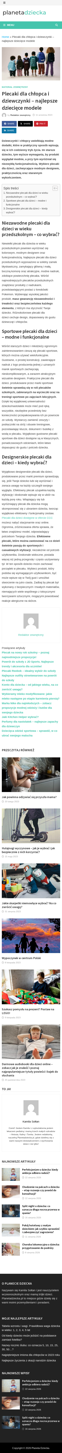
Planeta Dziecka (40, 1448)
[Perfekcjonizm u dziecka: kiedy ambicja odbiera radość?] (11, 1169)
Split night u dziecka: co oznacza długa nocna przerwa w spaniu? (41, 1209)
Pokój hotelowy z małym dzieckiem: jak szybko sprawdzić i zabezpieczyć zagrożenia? (41, 1229)
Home (5, 36)
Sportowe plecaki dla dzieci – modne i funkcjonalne (26, 202)
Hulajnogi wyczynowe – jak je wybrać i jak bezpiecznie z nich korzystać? (28, 850)
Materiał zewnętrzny (15, 87)
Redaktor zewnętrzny (20, 115)
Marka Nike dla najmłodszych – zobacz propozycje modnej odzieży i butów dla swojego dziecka (27, 708)
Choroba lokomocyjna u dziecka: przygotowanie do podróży (41, 1246)
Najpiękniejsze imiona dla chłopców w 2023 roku (31, 1354)
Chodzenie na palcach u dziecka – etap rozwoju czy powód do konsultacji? (40, 1190)
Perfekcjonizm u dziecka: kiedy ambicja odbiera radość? (40, 1171)
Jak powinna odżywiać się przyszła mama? (29, 797)
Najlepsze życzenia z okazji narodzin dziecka (29, 1360)
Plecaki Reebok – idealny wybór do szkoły (29, 670)
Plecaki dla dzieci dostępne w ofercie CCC (27, 517)
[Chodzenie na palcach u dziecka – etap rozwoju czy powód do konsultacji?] (11, 1187)
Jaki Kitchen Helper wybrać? (20, 717)
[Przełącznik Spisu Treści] (53, 188)
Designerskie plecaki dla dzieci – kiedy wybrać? (27, 210)
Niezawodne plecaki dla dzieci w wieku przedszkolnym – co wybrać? (27, 194)
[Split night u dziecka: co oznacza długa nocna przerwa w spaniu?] (11, 1206)
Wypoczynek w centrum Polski (21, 958)
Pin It (43, 123)
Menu (10, 25)
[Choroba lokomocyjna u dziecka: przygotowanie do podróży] (11, 1244)
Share (10, 123)
